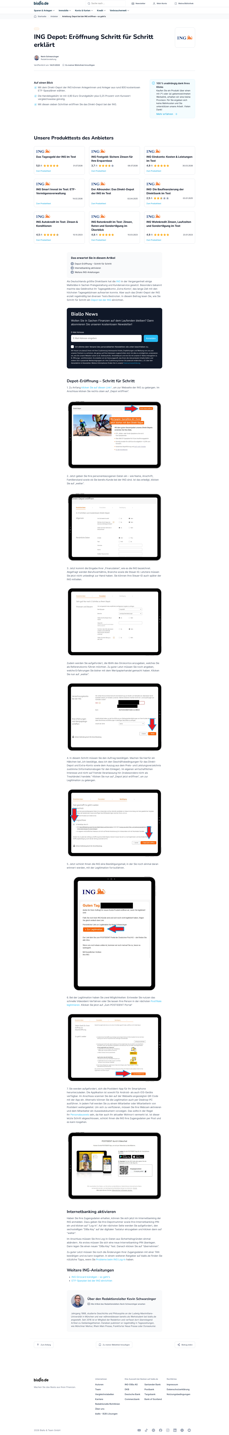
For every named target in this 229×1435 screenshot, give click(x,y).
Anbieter (54, 16)
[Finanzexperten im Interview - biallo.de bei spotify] (153, 1430)
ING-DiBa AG (131, 1384)
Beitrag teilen (187, 1345)
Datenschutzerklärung (132, 363)
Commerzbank (132, 1399)
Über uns (99, 1408)
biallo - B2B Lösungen (106, 1413)
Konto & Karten (82, 10)
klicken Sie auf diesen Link (96, 387)
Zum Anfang (46, 1345)
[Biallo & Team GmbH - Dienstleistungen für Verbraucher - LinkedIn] (175, 1430)
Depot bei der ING (101, 300)
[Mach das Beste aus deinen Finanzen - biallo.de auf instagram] (167, 1430)
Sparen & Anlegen (43, 10)
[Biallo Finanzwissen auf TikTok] (146, 1430)
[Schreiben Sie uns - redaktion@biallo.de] (189, 1430)
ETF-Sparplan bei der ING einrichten (92, 1280)
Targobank (149, 1394)
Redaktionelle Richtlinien (107, 1404)
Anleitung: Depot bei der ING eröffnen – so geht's (84, 16)
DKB (127, 1389)
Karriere (99, 1399)
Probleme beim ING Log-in (111, 1259)
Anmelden (151, 338)
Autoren (99, 1384)
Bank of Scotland (153, 1399)
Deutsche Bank (132, 1394)
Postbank (149, 1389)
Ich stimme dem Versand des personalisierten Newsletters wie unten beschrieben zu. (112, 347)
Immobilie (63, 10)
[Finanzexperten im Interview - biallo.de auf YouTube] (139, 1430)
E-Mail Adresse (77, 332)
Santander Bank (152, 1384)
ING (118, 281)
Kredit (100, 10)
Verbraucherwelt (118, 10)
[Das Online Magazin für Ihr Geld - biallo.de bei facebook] (160, 1430)
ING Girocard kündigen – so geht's (91, 1277)
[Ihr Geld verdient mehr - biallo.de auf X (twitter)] (182, 1430)
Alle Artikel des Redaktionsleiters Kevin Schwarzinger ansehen (118, 1304)
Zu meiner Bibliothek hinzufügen (80, 65)
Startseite (42, 16)
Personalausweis (80, 1114)
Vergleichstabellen (104, 1394)
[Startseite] (41, 3)
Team (98, 1389)
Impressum (172, 1384)
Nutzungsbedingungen (178, 1394)
